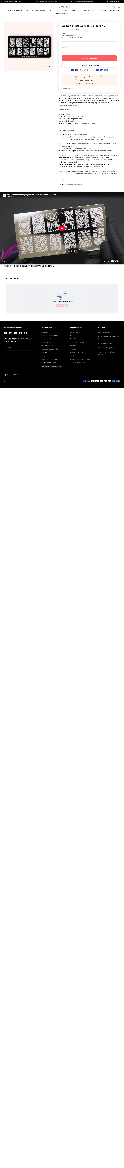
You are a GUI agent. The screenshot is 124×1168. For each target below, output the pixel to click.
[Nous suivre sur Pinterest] (15, 333)
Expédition (74, 339)
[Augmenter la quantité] (75, 51)
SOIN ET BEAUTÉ (62, 14)
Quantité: (65, 47)
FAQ (71, 335)
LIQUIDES (74, 11)
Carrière (44, 352)
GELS (49, 11)
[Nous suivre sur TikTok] (25, 333)
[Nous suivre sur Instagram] (10, 333)
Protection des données (50, 349)
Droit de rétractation (48, 342)
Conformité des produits (50, 335)
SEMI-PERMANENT (38, 11)
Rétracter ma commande (51, 366)
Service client (75, 332)
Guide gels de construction (80, 359)
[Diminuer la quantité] (64, 51)
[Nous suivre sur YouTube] (20, 333)
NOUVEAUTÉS (19, 11)
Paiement (73, 346)
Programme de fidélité (49, 356)
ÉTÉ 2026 (8, 11)
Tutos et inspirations (77, 363)
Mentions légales (47, 346)
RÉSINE (56, 11)
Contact (73, 349)
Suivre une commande (78, 342)
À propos (44, 332)
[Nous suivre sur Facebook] (5, 333)
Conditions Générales (49, 339)
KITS (27, 11)
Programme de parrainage (50, 359)
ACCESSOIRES (114, 11)
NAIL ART (103, 11)
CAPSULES (65, 11)
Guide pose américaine (78, 356)
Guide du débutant (77, 352)
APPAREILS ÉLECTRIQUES (89, 11)
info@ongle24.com (109, 348)
